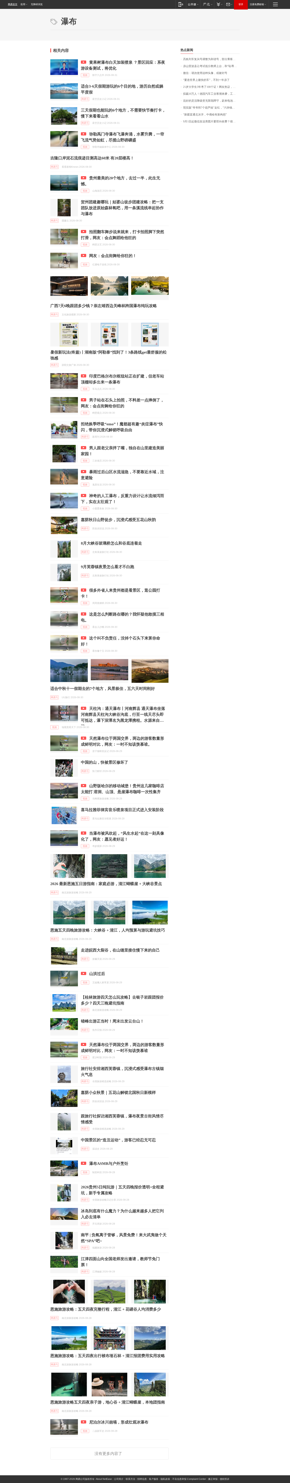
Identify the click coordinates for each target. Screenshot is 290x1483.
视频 (85, 75)
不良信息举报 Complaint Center (189, 1479)
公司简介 (118, 1479)
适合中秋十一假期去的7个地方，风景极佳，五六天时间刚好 (102, 688)
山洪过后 (97, 973)
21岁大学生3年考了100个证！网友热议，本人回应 (211, 86)
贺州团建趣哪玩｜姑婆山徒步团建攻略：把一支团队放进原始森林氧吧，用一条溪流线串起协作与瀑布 (122, 208)
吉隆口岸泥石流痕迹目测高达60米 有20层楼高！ (92, 158)
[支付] (219, 4)
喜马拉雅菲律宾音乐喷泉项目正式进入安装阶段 (122, 810)
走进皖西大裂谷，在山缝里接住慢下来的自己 (120, 950)
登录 (241, 4)
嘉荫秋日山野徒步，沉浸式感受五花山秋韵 (118, 519)
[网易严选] (207, 4)
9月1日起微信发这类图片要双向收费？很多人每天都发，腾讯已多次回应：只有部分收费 (211, 121)
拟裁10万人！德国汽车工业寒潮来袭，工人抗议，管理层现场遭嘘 (211, 93)
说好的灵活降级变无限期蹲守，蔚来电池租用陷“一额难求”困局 (211, 100)
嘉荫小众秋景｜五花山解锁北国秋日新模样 (118, 1092)
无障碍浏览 (37, 4)
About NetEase (104, 1479)
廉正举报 (213, 1479)
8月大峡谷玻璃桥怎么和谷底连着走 (111, 543)
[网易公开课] (193, 4)
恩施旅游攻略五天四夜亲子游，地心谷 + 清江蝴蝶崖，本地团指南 (107, 1402)
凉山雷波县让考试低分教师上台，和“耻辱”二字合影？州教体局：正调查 (211, 66)
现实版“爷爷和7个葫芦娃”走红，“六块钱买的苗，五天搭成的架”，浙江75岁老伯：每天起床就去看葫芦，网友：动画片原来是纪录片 (211, 107)
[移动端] (181, 4)
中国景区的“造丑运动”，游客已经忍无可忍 (118, 1140)
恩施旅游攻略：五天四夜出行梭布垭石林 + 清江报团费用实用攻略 (107, 1355)
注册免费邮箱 (257, 4)
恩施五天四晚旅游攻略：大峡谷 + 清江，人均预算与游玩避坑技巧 (107, 930)
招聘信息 (142, 1479)
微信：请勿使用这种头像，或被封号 (205, 73)
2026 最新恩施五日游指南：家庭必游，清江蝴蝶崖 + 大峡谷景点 (106, 883)
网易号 (85, 99)
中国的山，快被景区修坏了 (104, 762)
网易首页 (12, 4)
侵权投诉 (224, 1479)
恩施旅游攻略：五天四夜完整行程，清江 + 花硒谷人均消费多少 (105, 1309)
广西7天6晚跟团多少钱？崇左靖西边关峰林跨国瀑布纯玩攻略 (103, 306)
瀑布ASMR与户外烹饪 (108, 1163)
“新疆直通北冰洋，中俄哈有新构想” (205, 114)
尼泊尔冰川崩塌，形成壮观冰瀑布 (118, 1422)
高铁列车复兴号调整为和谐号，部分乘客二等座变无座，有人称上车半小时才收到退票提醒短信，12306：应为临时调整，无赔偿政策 (211, 59)
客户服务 (153, 1479)
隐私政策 (165, 1479)
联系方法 (130, 1479)
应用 (23, 4)
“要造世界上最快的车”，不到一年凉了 (206, 80)
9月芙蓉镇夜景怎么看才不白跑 (107, 567)
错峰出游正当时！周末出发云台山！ (112, 1021)
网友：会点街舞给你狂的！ (113, 255)
